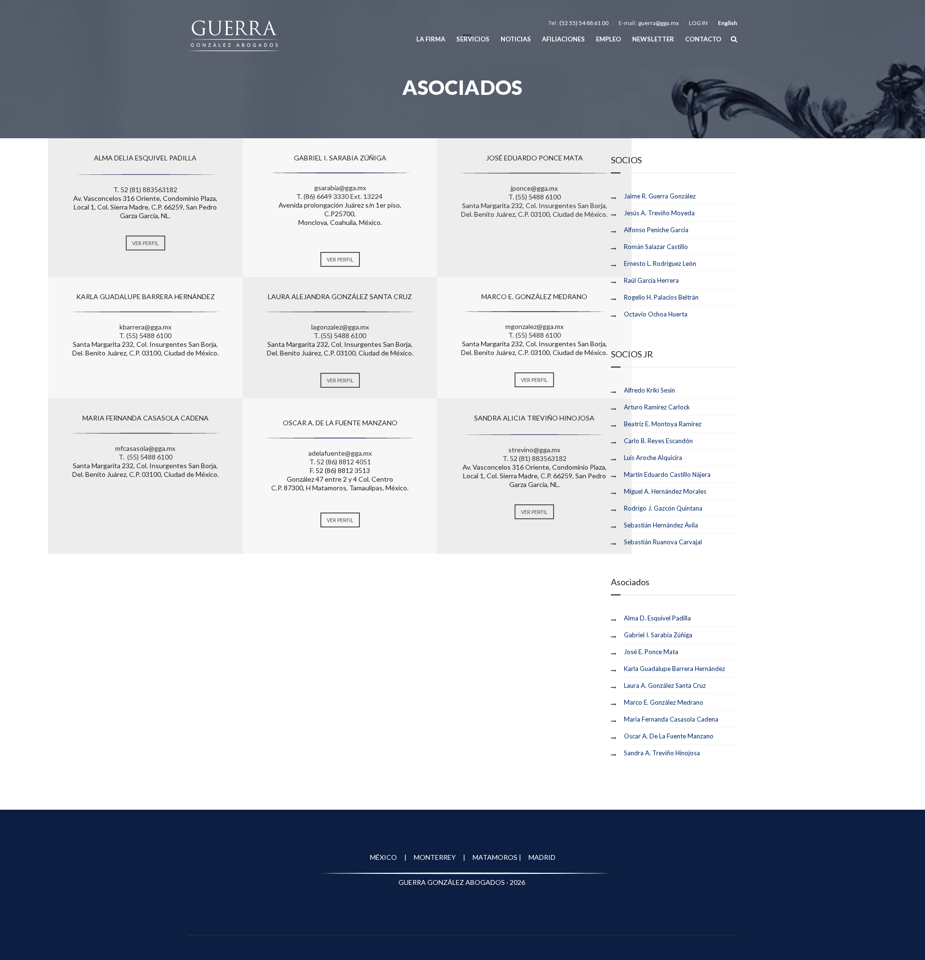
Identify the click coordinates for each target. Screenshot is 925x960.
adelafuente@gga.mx (340, 453)
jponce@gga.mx (534, 188)
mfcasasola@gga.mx (145, 448)
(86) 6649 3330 (326, 196)
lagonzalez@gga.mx (340, 327)
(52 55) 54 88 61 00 (583, 22)
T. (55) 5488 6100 (534, 197)
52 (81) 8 (133, 189)
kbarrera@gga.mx (145, 327)
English (727, 22)
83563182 (161, 189)
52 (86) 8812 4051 (344, 462)
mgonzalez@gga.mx (534, 326)
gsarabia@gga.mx (340, 188)
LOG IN (698, 22)
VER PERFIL (145, 243)
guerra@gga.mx (658, 22)
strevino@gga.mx (534, 450)
